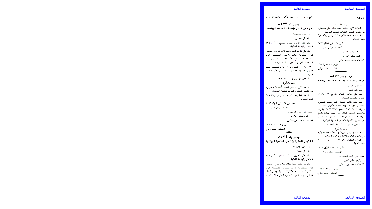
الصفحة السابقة (355, 8)
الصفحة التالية (302, 8)
